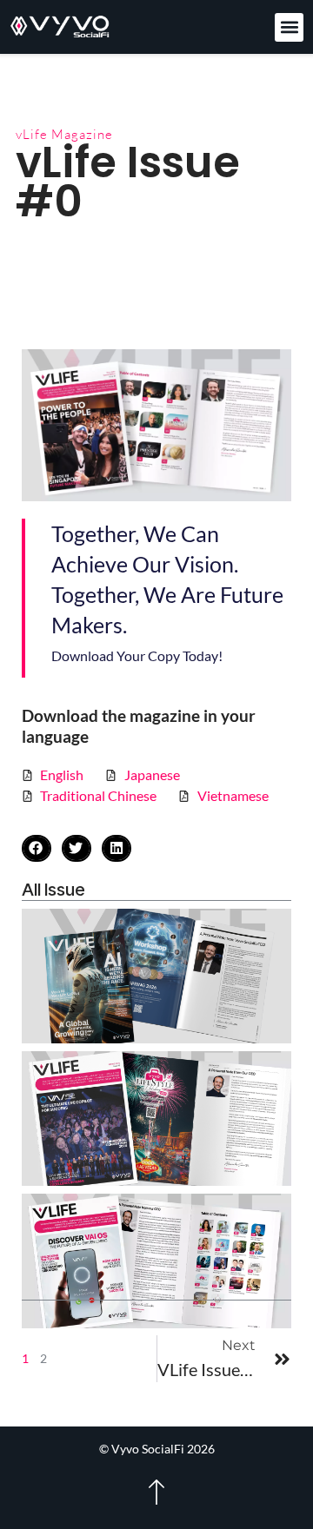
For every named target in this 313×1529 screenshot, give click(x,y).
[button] (289, 27)
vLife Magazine (64, 134)
